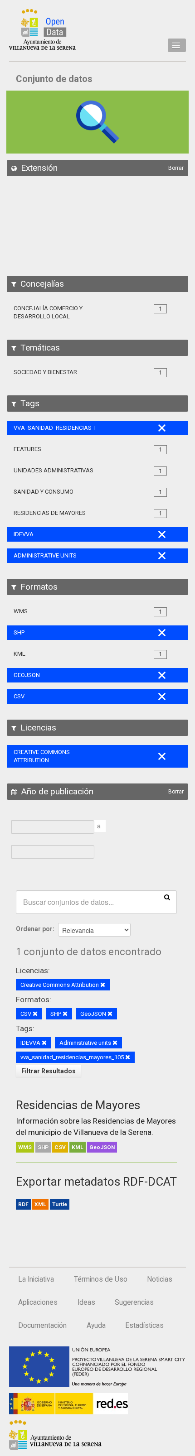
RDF (23, 1204)
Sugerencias (134, 1302)
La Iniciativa (36, 1279)
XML (40, 1204)
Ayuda (96, 1325)
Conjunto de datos (54, 78)
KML (77, 1147)
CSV (60, 1147)
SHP (43, 1147)
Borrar (176, 168)
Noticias (159, 1279)
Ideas (86, 1302)
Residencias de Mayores (78, 1105)
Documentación (42, 1325)
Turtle (59, 1204)
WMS (25, 1147)
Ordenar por (34, 928)
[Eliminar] (102, 985)
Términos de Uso (100, 1279)
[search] (167, 896)
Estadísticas (144, 1325)
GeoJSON (102, 1147)
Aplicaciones (38, 1302)
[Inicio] (42, 29)
